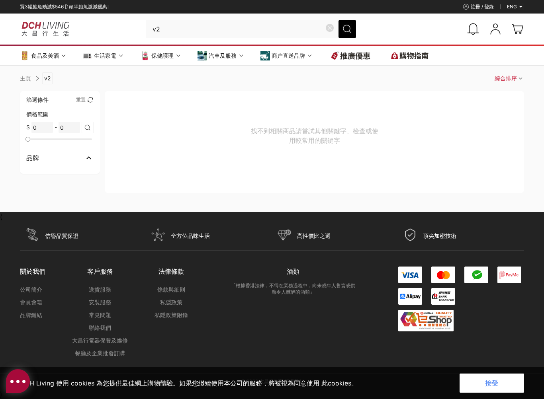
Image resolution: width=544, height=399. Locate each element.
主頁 (25, 78)
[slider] (27, 139)
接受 (492, 383)
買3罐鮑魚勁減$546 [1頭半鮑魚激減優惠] (64, 7)
